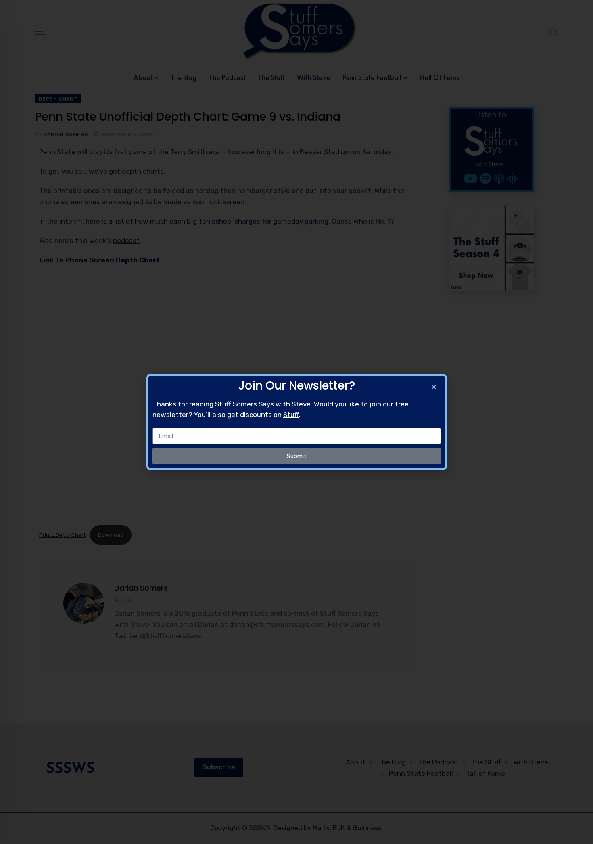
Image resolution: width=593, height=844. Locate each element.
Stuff (291, 414)
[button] (434, 387)
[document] (296, 422)
